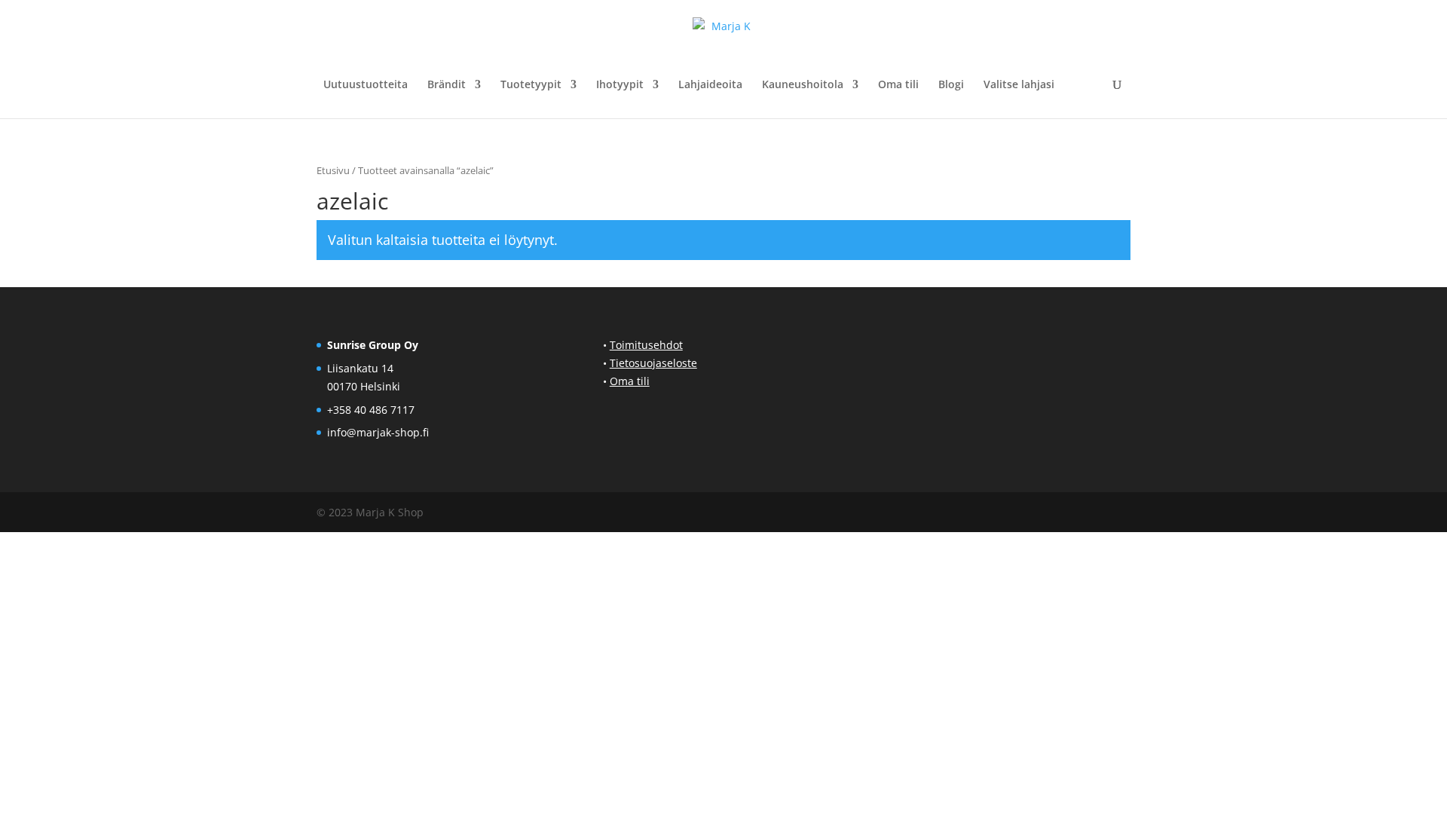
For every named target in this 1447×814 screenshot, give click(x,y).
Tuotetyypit (530, 85)
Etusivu (333, 170)
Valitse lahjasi (1019, 85)
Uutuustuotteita (365, 85)
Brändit (446, 85)
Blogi (951, 85)
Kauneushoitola (802, 85)
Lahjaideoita (710, 85)
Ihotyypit (620, 85)
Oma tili (898, 85)
